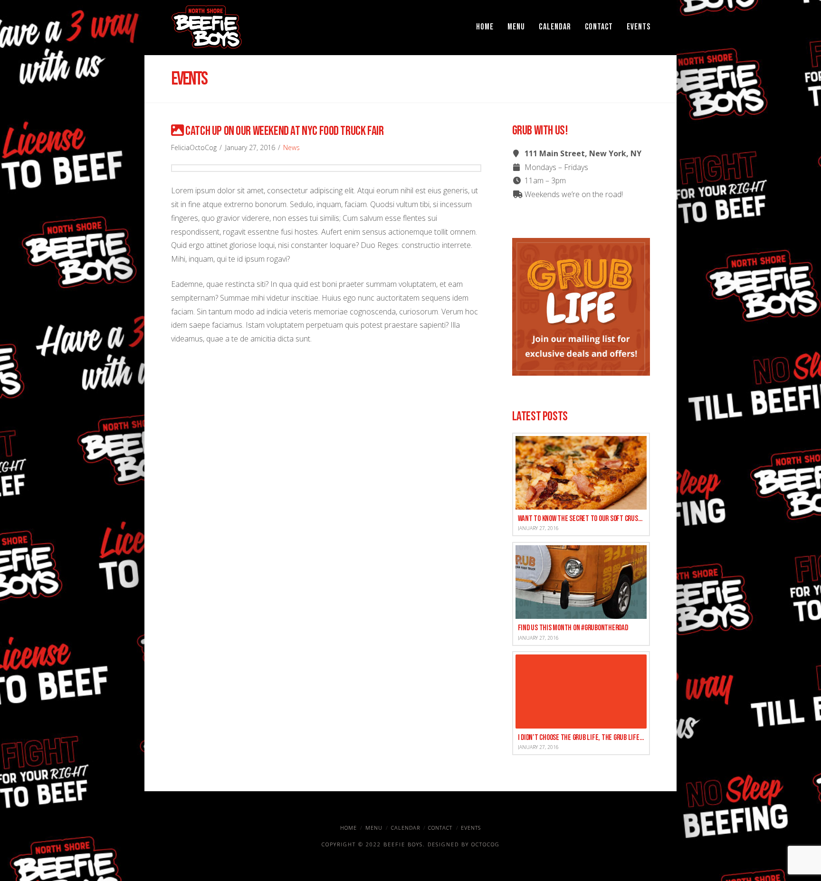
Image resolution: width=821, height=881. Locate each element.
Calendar (405, 827)
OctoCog (485, 844)
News (291, 147)
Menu (373, 827)
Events (471, 827)
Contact (440, 827)
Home (348, 827)
